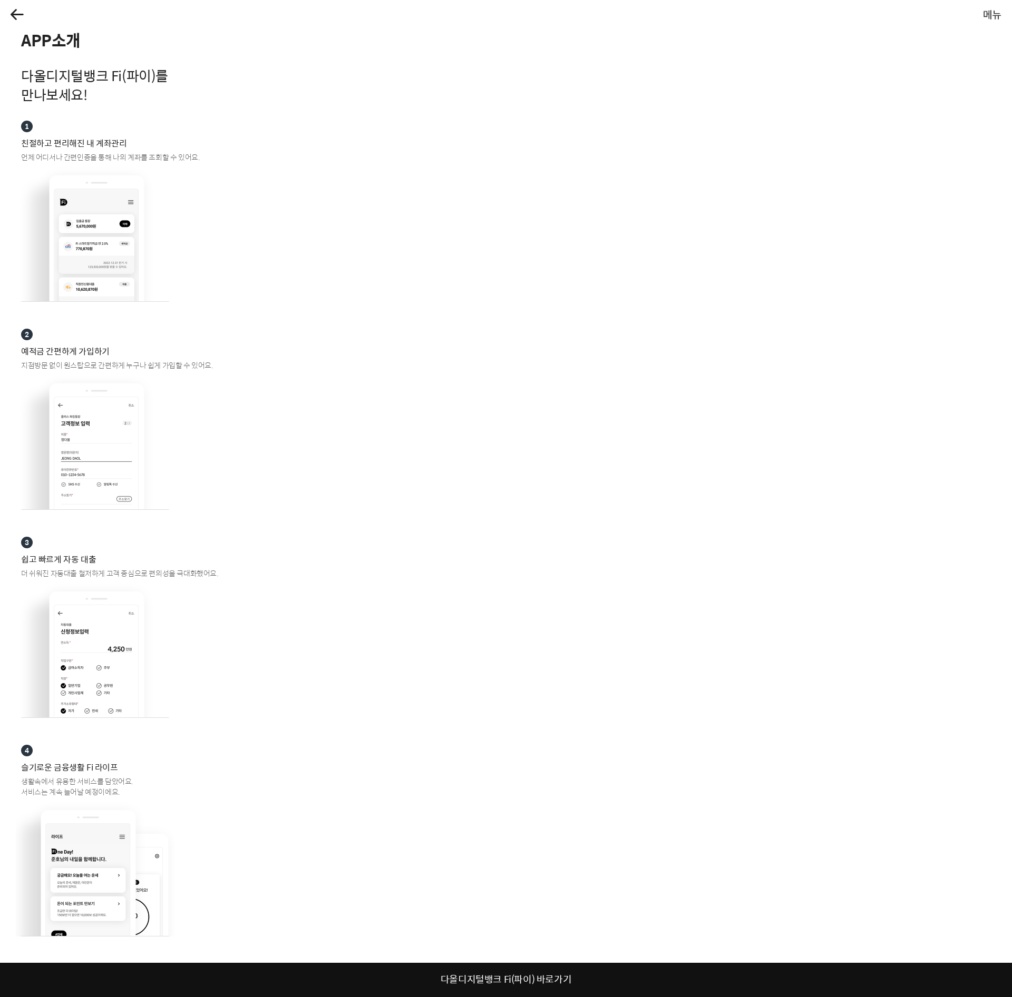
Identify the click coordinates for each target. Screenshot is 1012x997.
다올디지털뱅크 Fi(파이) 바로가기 (506, 979)
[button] (17, 14)
